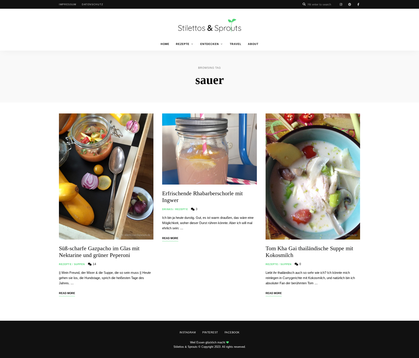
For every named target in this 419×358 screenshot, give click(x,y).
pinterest (349, 4)
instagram (341, 4)
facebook (358, 4)
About (253, 44)
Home (165, 44)
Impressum (67, 4)
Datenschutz (92, 4)
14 (94, 264)
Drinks (167, 209)
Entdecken (209, 44)
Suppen (79, 264)
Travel (235, 44)
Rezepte (182, 44)
